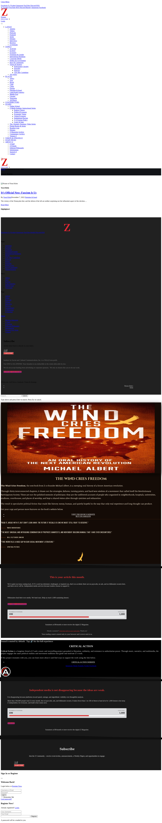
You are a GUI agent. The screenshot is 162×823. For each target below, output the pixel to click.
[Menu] (2, 23)
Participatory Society (21, 66)
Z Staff (12, 144)
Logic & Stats (19, 122)
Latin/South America (17, 92)
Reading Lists (14, 128)
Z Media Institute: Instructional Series (23, 108)
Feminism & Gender (17, 55)
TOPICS (8, 47)
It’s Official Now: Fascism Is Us (18, 192)
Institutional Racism (21, 118)
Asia (11, 80)
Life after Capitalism (21, 72)
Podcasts (13, 33)
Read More (5, 205)
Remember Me (9, 797)
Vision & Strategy (16, 64)
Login (17, 808)
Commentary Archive (17, 134)
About (3, 316)
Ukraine (12, 96)
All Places (13, 100)
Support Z (13, 152)
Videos (12, 31)
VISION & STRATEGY (14, 138)
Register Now (17, 786)
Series (12, 37)
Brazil (12, 82)
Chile (11, 84)
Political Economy (20, 112)
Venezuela (13, 98)
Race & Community (17, 63)
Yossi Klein (7, 197)
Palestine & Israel (16, 90)
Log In (4, 795)
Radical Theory (19, 110)
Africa (12, 78)
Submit (25, 396)
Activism (13, 49)
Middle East (14, 94)
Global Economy (20, 116)
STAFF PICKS (10, 140)
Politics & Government (18, 61)
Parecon (17, 70)
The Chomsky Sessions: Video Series (23, 124)
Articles (12, 29)
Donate (3, 17)
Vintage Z (13, 136)
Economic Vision (20, 114)
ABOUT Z (9, 142)
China (12, 86)
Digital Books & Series (18, 126)
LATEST (8, 27)
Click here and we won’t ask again (69, 631)
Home (3, 169)
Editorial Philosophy (17, 148)
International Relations (17, 57)
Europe (12, 88)
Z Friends (13, 146)
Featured (13, 35)
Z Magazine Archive (17, 132)
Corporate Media (15, 59)
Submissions (14, 150)
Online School (15, 106)
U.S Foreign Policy (21, 120)
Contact (12, 154)
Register (34, 816)
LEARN (8, 104)
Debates (12, 39)
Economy (13, 53)
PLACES (8, 76)
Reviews (13, 43)
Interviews (13, 41)
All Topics (13, 74)
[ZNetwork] (4, 15)
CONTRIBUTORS (12, 102)
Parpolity (17, 68)
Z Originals (14, 45)
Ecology (13, 51)
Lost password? (6, 799)
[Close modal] (2, 778)
